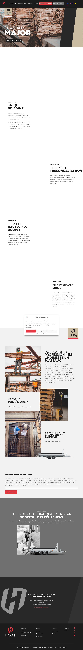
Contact (36, 3)
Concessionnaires (21, 3)
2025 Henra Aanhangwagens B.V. (24, 647)
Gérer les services (29, 327)
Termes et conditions (53, 647)
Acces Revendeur (57, 3)
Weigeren (41, 330)
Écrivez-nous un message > (41, 607)
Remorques (12, 3)
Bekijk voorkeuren (52, 330)
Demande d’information (45, 3)
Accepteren (30, 330)
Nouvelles (29, 3)
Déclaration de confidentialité (42, 333)
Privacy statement (63, 647)
